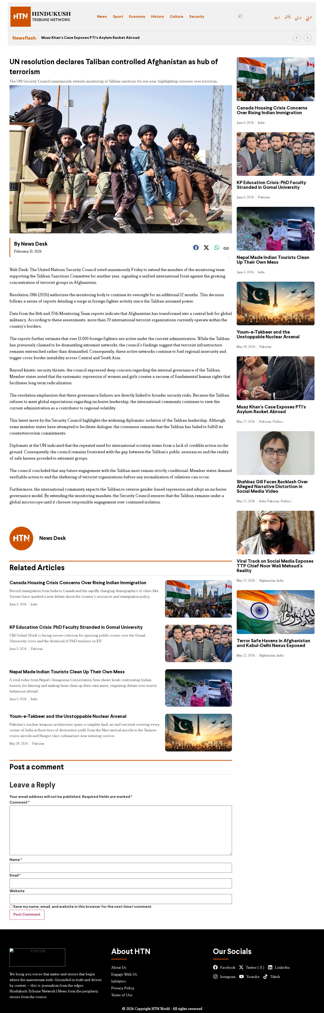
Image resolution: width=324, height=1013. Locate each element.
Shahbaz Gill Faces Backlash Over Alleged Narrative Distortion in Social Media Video (272, 487)
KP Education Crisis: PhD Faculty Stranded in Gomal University (76, 627)
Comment (19, 802)
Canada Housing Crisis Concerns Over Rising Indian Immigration (77, 583)
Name (15, 860)
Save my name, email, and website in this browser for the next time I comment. (82, 907)
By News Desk (30, 244)
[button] (297, 38)
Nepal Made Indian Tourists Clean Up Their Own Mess (67, 672)
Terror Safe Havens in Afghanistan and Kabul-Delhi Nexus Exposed (273, 643)
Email (15, 875)
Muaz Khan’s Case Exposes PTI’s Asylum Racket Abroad (90, 38)
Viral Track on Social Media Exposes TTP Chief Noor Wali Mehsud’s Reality (275, 566)
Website (17, 891)
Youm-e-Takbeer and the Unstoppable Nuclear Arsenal (67, 716)
